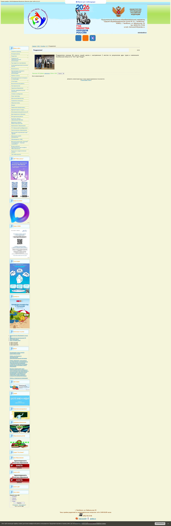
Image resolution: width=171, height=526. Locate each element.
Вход (89, 80)
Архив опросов (22, 504)
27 (47, 46)
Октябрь (43, 46)
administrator (47, 73)
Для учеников (14, 343)
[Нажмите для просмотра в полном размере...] (44, 69)
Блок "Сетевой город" (15, 340)
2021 (38, 46)
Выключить (22, 1)
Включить (27, 1)
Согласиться (160, 523)
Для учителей (14, 342)
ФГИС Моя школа (14, 339)
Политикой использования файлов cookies (94, 523)
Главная (34, 46)
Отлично (14, 496)
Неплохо (14, 499)
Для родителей (14, 344)
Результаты (15, 504)
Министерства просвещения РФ (18, 338)
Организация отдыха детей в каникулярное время (17, 353)
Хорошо (14, 498)
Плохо (13, 501)
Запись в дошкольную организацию (19, 378)
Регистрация (84, 80)
